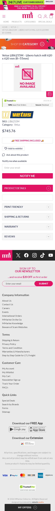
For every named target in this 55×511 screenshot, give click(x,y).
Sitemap (6, 411)
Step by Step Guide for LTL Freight (18, 355)
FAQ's (5, 387)
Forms (5, 408)
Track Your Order (10, 383)
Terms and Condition (12, 347)
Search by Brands (10, 404)
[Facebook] (24, 255)
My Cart (6, 376)
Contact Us (7, 304)
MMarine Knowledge (12, 323)
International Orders (12, 315)
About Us (6, 300)
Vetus (17, 124)
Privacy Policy (9, 344)
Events (5, 312)
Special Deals (8, 400)
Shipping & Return (10, 340)
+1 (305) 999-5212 (35, 8)
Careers (6, 308)
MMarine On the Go (12, 319)
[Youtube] (49, 255)
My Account (8, 368)
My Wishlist (8, 372)
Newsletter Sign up (11, 379)
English (49, 1)
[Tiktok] (41, 255)
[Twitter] (16, 255)
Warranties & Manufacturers (16, 351)
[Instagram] (32, 255)
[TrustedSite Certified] (27, 488)
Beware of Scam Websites (15, 327)
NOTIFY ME (27, 176)
